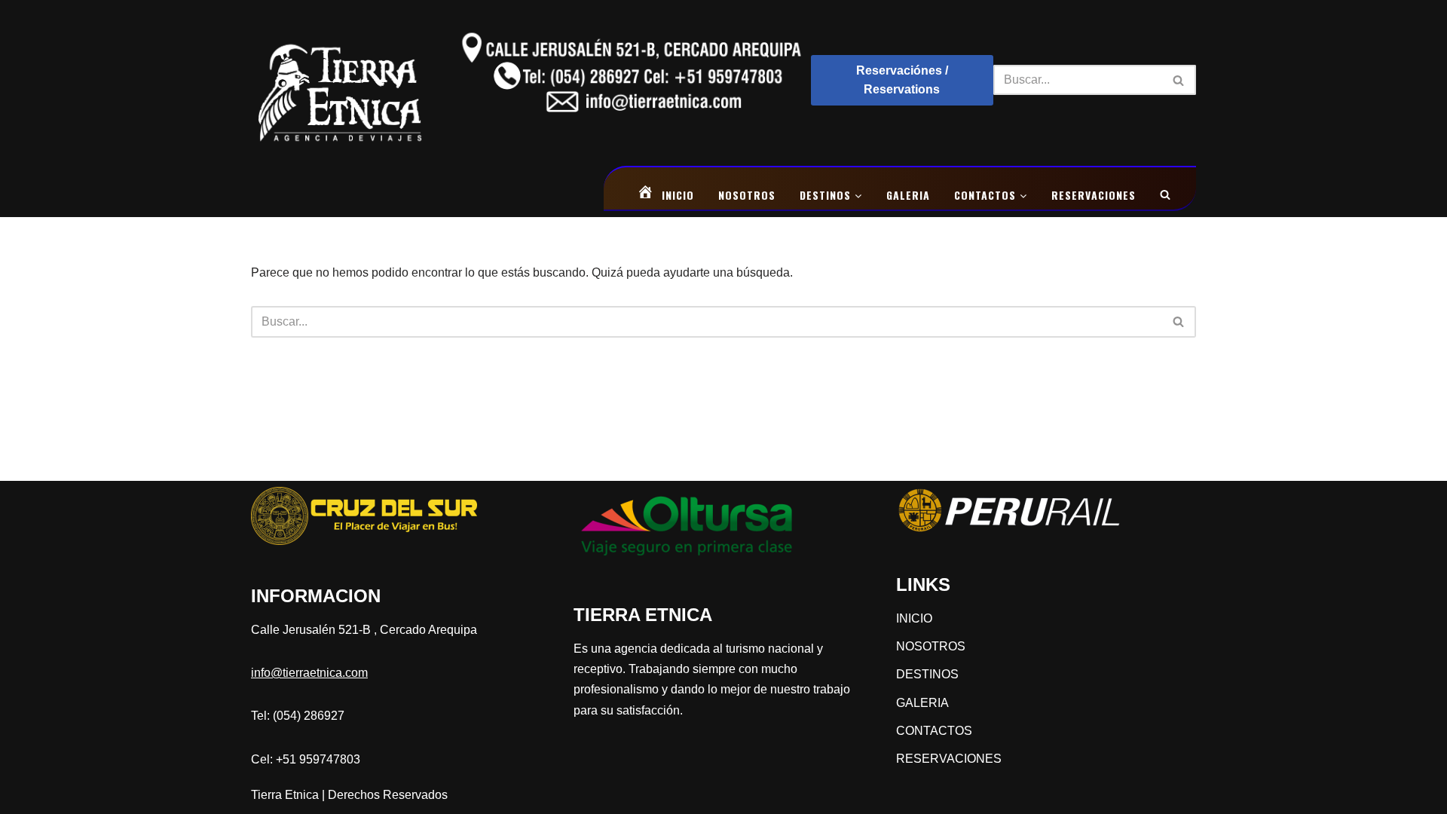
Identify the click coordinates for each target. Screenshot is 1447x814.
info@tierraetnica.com (309, 672)
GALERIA (908, 195)
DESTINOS (827, 195)
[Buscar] (1179, 80)
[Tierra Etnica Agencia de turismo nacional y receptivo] (340, 80)
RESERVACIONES (1093, 195)
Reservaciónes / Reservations (902, 80)
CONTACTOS (987, 195)
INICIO (678, 195)
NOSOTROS (747, 195)
